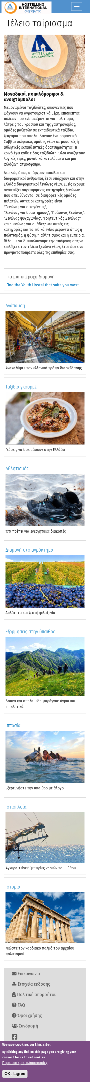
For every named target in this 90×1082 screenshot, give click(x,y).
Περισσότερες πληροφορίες (25, 1062)
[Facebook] (45, 1036)
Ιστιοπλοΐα (16, 807)
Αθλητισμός (17, 468)
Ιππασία (13, 725)
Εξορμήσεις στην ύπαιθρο (31, 632)
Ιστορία (13, 887)
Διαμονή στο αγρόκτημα (29, 550)
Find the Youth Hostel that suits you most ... (44, 285)
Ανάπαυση (15, 306)
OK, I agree (14, 1074)
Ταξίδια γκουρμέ (21, 387)
